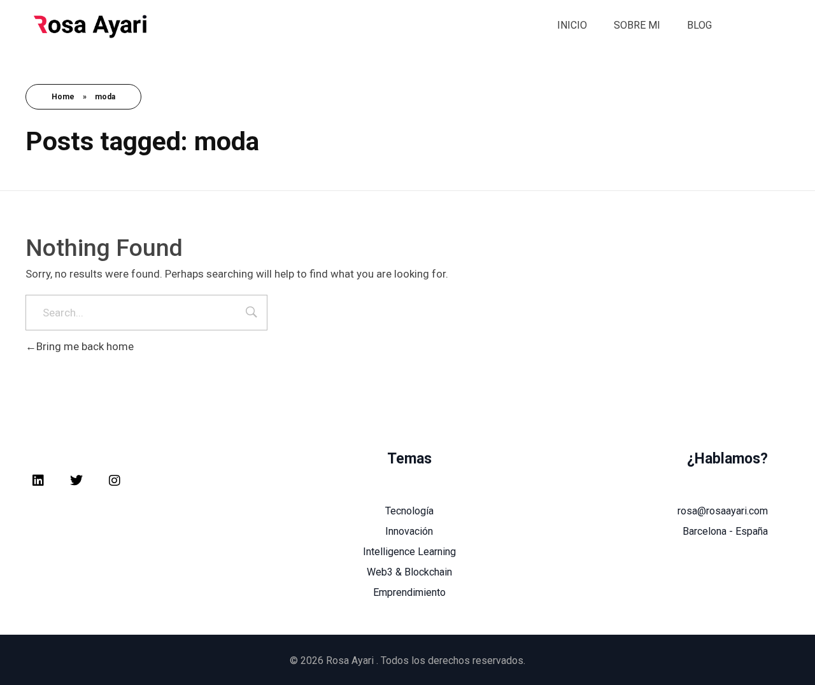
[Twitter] (76, 480)
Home (63, 96)
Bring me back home (85, 346)
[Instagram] (114, 480)
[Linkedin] (38, 480)
